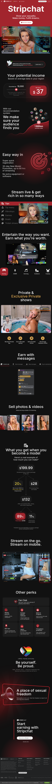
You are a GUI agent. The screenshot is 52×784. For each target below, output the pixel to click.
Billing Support (46, 762)
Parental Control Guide (30, 767)
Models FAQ (26, 741)
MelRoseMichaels (43, 242)
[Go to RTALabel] (2, 777)
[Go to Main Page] (7, 1)
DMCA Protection (46, 764)
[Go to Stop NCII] (21, 777)
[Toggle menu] (1, 1)
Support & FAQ (46, 760)
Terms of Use (29, 762)
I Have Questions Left (22, 772)
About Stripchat (21, 760)
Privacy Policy (29, 760)
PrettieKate (48, 333)
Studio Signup (37, 762)
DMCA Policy (29, 764)
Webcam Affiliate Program (37, 764)
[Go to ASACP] (6, 777)
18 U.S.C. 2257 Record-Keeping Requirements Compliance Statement (41, 777)
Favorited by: (16, 86)
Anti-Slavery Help (29, 769)
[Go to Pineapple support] (16, 778)
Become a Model (27, 22)
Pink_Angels (5, 581)
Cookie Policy (36, 782)
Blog (20, 762)
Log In (49, 1)
